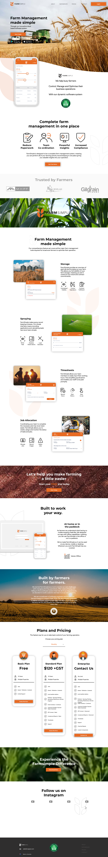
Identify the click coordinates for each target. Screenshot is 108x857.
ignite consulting (84, 854)
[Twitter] (24, 848)
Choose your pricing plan (54, 639)
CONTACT (84, 841)
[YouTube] (28, 848)
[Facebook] (20, 848)
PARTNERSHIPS (85, 836)
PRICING (84, 838)
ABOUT (84, 833)
